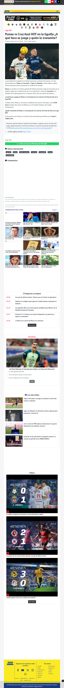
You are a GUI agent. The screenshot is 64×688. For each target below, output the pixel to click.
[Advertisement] (32, 180)
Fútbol (15, 152)
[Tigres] (30, 27)
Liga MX (8, 152)
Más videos (32, 602)
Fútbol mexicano (24, 152)
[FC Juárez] (24, 24)
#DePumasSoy (14, 128)
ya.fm (21, 680)
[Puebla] (47, 24)
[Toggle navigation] (57, 11)
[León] (32, 24)
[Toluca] (37, 27)
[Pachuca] (44, 24)
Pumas (50, 152)
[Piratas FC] (42, 27)
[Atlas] (16, 24)
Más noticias (32, 325)
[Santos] (26, 27)
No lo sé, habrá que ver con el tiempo (19, 378)
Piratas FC (40, 671)
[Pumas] (51, 24)
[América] (8, 24)
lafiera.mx (31, 678)
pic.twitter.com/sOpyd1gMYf (42, 128)
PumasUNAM (10, 155)
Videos (50, 671)
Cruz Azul (34, 152)
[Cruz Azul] (20, 24)
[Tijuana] (33, 27)
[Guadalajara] (28, 24)
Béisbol (39, 677)
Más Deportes (51, 666)
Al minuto (50, 673)
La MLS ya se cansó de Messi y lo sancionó (29, 321)
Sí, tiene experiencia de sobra (16, 371)
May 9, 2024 (27, 132)
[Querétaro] (55, 24)
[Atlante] (12, 24)
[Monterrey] (36, 24)
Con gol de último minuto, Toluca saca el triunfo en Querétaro (35, 297)
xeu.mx (17, 678)
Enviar (32, 381)
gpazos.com (28, 680)
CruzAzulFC (42, 152)
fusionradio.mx (24, 678)
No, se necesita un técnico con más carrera (20, 374)
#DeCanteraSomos (26, 128)
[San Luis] (22, 27)
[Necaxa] (40, 24)
